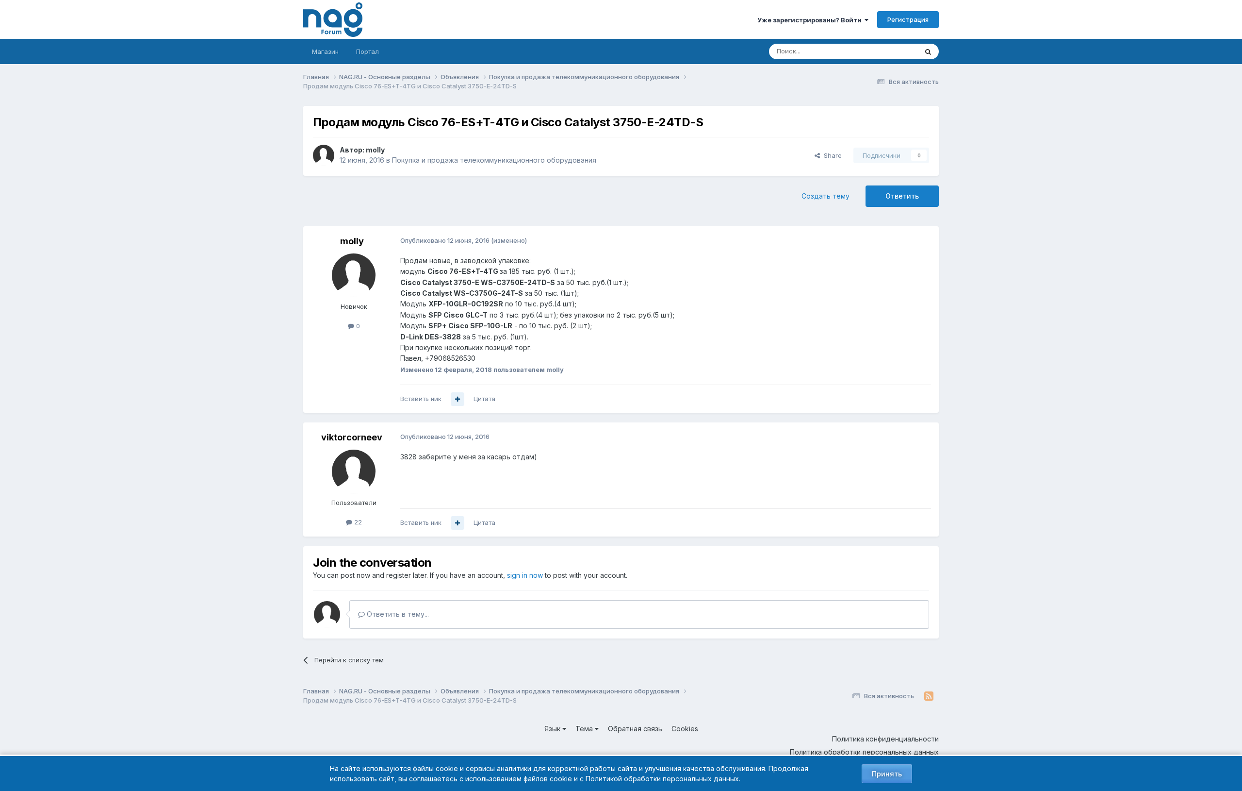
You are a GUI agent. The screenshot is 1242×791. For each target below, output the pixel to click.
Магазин (325, 51)
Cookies (684, 728)
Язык (553, 728)
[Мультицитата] (457, 399)
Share (831, 155)
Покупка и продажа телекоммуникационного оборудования (494, 160)
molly (375, 150)
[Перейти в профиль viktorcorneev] (354, 471)
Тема (585, 728)
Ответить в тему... (397, 614)
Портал (367, 51)
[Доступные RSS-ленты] (929, 696)
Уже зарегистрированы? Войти (811, 20)
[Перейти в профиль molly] (323, 155)
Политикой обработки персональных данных (662, 778)
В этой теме (887, 51)
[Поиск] (928, 51)
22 (357, 522)
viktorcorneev (351, 437)
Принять (887, 774)
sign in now (525, 575)
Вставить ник (420, 399)
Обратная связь (635, 728)
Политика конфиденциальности (885, 739)
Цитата (484, 399)
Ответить (902, 196)
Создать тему (825, 196)
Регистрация (908, 19)
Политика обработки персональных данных (864, 752)
